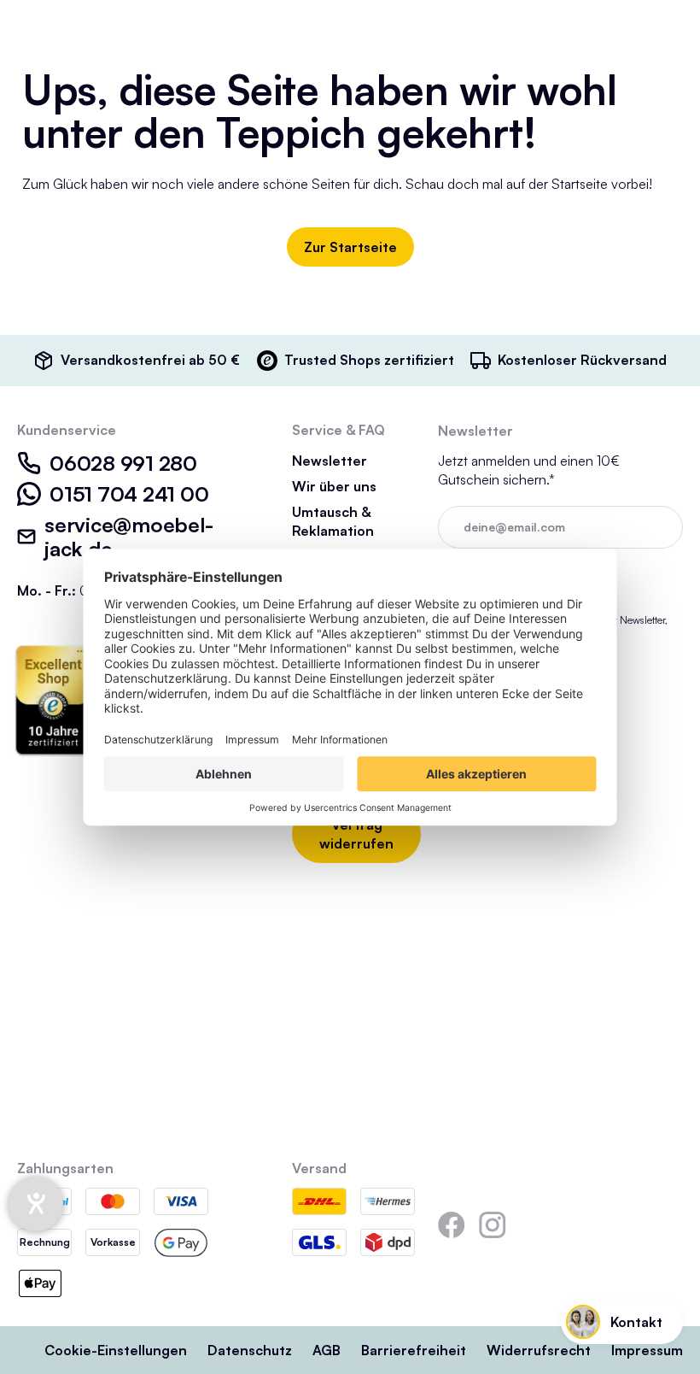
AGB (326, 1350)
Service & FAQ (338, 429)
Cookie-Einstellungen (115, 1350)
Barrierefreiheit (413, 1350)
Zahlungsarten (65, 1168)
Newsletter (329, 460)
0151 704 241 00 (129, 494)
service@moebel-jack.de (128, 537)
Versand (319, 1168)
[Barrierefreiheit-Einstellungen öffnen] (36, 1204)
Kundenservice (66, 429)
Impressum (647, 1350)
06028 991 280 (123, 463)
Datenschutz (249, 1350)
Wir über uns (334, 486)
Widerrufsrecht (539, 1350)
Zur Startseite (350, 246)
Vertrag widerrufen (356, 834)
